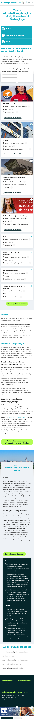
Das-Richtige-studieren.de (8, 695)
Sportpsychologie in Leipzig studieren (13, 668)
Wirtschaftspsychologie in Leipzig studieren (15, 652)
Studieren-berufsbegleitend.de (9, 699)
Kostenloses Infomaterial (6, 718)
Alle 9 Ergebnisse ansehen (17, 304)
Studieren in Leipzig (8, 656)
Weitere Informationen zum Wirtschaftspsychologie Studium (17, 442)
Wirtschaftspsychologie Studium (18, 417)
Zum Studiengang (18, 718)
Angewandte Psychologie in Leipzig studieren (15, 660)
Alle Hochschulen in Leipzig (14, 554)
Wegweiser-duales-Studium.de (9, 697)
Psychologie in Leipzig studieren (11, 664)
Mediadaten (20, 683)
